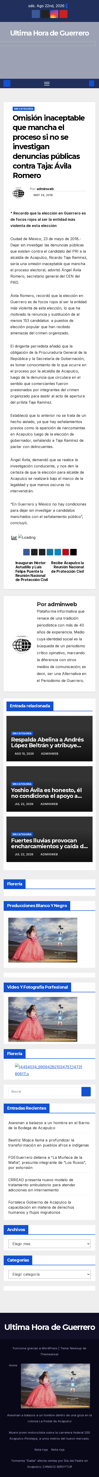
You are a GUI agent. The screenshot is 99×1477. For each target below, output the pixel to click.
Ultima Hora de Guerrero (49, 33)
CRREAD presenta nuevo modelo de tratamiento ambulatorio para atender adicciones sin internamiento (42, 1184)
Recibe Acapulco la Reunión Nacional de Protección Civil (67, 567)
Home (13, 1365)
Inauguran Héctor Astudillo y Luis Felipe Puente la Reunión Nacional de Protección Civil (31, 571)
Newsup (76, 1348)
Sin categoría (23, 108)
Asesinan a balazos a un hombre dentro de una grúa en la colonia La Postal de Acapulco (49, 1418)
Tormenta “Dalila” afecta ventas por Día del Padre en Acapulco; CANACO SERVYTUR (49, 1463)
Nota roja (41, 1449)
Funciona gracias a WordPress (35, 1348)
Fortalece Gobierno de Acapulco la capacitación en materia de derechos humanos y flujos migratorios (41, 1207)
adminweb (45, 189)
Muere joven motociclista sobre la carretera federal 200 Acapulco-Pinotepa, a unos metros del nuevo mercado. (49, 1435)
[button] (84, 83)
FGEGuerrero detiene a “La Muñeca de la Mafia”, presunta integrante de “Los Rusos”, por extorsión (47, 1162)
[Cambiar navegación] (47, 83)
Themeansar (49, 1354)
